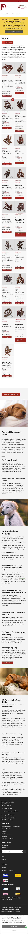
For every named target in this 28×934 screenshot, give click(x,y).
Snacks (17, 13)
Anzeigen (14, 930)
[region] (14, 924)
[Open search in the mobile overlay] (14, 851)
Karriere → (5, 859)
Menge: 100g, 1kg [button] (6, 125)
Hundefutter (13, 13)
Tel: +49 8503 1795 (7, 808)
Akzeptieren (14, 926)
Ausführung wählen (7, 95)
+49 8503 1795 (22, 1)
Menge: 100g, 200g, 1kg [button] (20, 160)
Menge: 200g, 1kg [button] (6, 93)
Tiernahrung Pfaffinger (6, 13)
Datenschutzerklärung (18, 922)
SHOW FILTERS (9, 42)
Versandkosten (6, 90)
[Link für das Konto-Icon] (25, 7)
